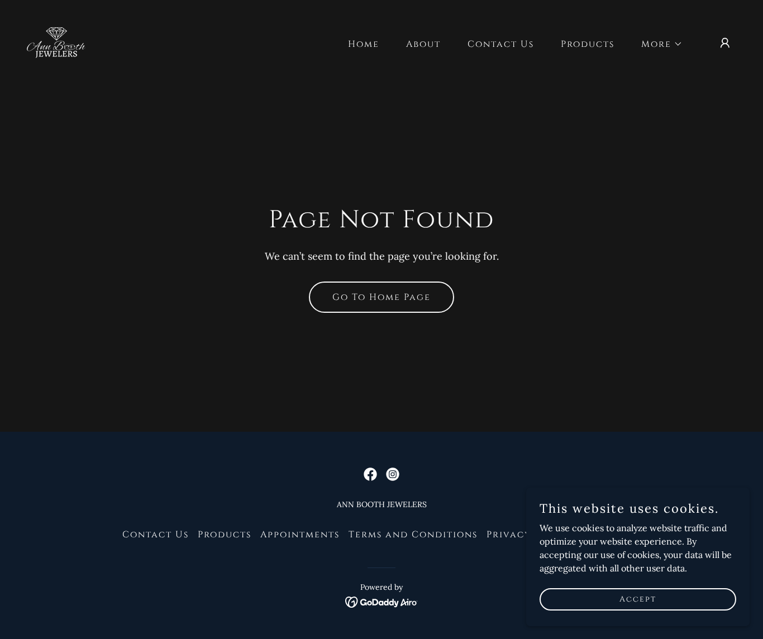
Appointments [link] (300, 534)
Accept (637, 599)
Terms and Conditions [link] (413, 534)
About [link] (423, 44)
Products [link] (587, 44)
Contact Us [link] (501, 44)
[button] (657, 44)
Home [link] (363, 44)
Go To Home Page (381, 297)
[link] (56, 41)
